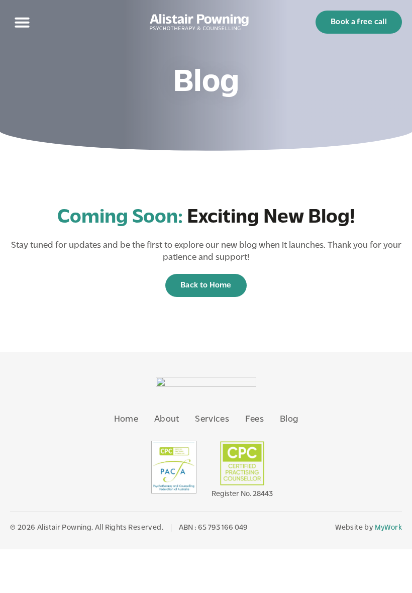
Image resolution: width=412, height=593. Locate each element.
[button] (22, 22)
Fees (254, 419)
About (166, 419)
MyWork (388, 528)
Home (126, 419)
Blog (289, 419)
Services (212, 419)
